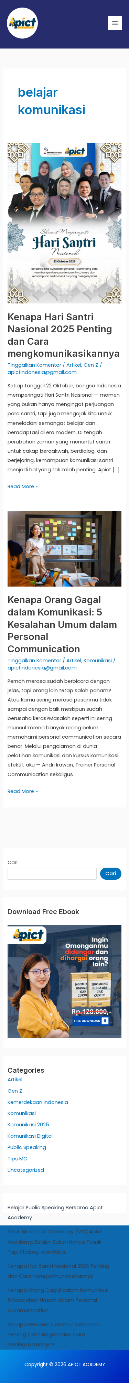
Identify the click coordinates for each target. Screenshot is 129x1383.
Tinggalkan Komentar (34, 365)
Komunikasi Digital (30, 1136)
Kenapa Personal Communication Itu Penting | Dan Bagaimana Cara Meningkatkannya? (53, 1334)
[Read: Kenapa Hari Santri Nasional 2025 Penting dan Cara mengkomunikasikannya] (64, 222)
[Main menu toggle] (115, 23)
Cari (13, 862)
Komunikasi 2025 (28, 1124)
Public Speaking (27, 1147)
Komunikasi (98, 660)
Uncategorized (26, 1170)
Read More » (23, 486)
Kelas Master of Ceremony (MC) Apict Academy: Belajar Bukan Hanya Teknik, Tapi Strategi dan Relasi (55, 1241)
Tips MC (17, 1158)
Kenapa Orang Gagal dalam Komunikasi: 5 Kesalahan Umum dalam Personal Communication (62, 624)
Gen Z (91, 365)
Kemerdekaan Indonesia (38, 1102)
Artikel (73, 365)
